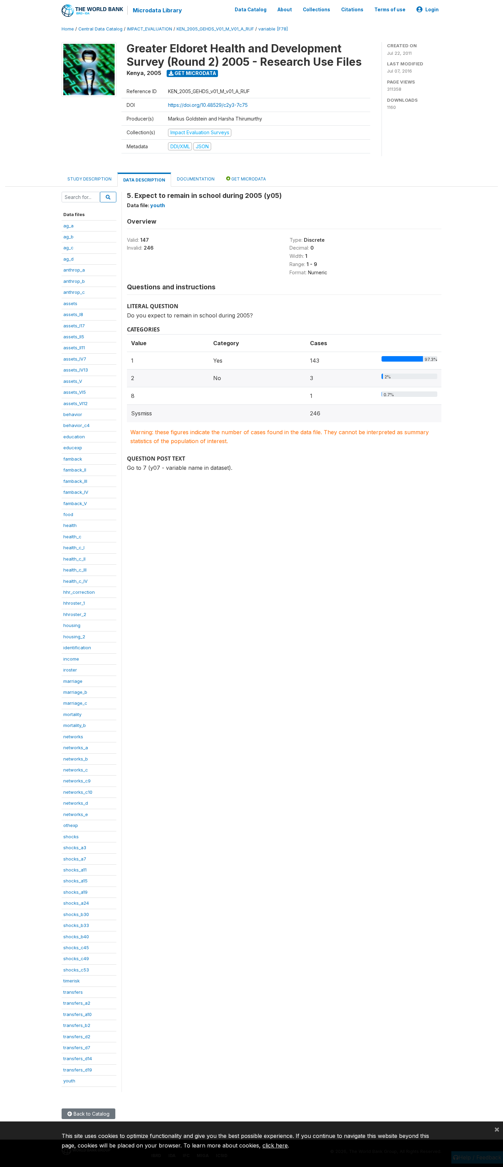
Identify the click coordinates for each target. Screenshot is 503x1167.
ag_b (68, 236)
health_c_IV (75, 581)
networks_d (75, 803)
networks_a (75, 747)
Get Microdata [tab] (248, 178)
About (285, 9)
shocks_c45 (76, 947)
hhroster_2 (74, 614)
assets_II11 (74, 347)
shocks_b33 (76, 925)
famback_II (74, 470)
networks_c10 (77, 792)
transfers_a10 (77, 1014)
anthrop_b (74, 281)
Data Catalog (251, 9)
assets (70, 303)
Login (432, 9)
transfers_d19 (77, 1069)
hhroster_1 (74, 603)
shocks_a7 (74, 859)
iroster (70, 670)
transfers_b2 (76, 1025)
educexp (72, 447)
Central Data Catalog (100, 29)
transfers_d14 (77, 1058)
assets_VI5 (74, 392)
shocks (71, 836)
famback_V (75, 503)
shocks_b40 (76, 936)
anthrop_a (74, 270)
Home (68, 29)
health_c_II (74, 559)
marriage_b (75, 692)
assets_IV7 (74, 359)
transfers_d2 (76, 1036)
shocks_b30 (76, 914)
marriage (72, 681)
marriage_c (75, 703)
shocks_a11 (75, 870)
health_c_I (74, 547)
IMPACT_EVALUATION (149, 29)
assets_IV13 (75, 370)
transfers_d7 (76, 1047)
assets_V (72, 381)
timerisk (71, 980)
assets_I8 (73, 314)
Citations (352, 9)
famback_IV (75, 492)
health (70, 525)
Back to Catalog (90, 1114)
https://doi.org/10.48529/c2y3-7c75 (208, 105)
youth (69, 1080)
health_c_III (75, 570)
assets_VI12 (75, 403)
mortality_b (74, 725)
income (71, 659)
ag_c (68, 247)
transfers (73, 992)
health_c (72, 536)
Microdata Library (157, 10)
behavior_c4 (76, 425)
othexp (70, 825)
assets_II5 (73, 336)
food (68, 514)
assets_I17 (74, 325)
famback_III (75, 481)
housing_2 (74, 636)
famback (72, 459)
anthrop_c (74, 292)
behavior (72, 414)
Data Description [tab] (144, 180)
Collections (316, 9)
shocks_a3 (74, 847)
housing (71, 625)
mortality (72, 714)
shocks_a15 (75, 880)
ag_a (68, 225)
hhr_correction (79, 592)
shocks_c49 (76, 958)
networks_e (75, 814)
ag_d (68, 259)
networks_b (75, 759)
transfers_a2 (76, 1003)
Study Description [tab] (89, 178)
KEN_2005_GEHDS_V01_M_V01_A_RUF (215, 29)
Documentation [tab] (196, 178)
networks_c (75, 770)
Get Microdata (194, 73)
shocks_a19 (75, 892)
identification (77, 647)
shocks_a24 (76, 903)
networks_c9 (77, 780)
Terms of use (389, 9)
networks (73, 736)
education (74, 436)
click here (275, 1145)
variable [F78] (273, 29)
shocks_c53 (76, 969)
